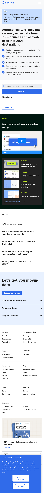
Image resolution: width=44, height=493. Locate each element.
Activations (6, 342)
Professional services (30, 376)
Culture (4, 391)
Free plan (26, 354)
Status (25, 406)
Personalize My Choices (20, 485)
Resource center (29, 369)
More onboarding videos (13, 202)
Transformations (8, 336)
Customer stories (8, 369)
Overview (26, 350)
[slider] (22, 152)
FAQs (4, 412)
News (25, 372)
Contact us (6, 394)
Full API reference (29, 409)
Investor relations (29, 394)
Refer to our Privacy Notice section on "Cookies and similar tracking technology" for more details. (20, 470)
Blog (24, 366)
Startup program (8, 357)
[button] (39, 2)
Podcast (5, 379)
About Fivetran (28, 387)
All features (6, 354)
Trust (25, 403)
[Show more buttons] (40, 152)
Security (26, 336)
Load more (8, 108)
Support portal (7, 406)
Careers (26, 391)
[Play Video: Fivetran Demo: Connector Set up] (22, 140)
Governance (6, 339)
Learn (4, 372)
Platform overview (29, 332)
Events (4, 376)
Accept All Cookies (21, 478)
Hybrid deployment (29, 342)
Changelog (6, 409)
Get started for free (12, 293)
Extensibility (27, 339)
